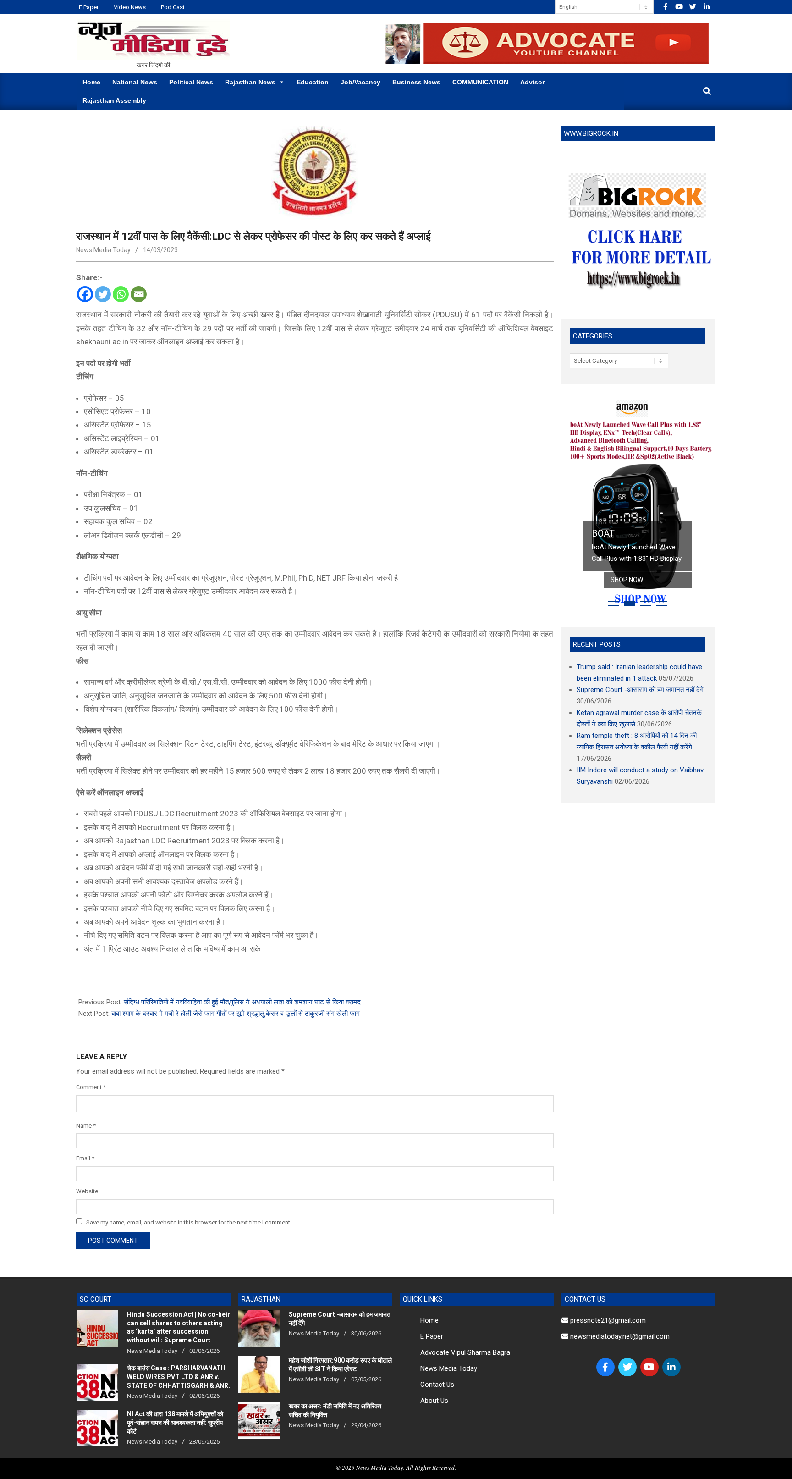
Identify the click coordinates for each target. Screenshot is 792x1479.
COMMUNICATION (480, 82)
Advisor (532, 82)
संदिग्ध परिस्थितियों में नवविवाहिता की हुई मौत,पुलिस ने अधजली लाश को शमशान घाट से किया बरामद (242, 1002)
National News (134, 82)
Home (91, 82)
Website (87, 1191)
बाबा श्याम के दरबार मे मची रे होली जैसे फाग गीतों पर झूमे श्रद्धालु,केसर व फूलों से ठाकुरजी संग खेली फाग (235, 1013)
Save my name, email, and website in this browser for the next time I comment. (189, 1222)
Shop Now (626, 579)
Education (313, 82)
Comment (91, 1087)
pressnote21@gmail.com (607, 1320)
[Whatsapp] (121, 294)
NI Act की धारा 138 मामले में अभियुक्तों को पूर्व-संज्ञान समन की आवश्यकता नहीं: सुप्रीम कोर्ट (175, 1422)
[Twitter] (103, 294)
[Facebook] (85, 294)
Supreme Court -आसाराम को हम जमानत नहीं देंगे (640, 690)
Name (86, 1125)
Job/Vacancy (360, 82)
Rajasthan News (250, 82)
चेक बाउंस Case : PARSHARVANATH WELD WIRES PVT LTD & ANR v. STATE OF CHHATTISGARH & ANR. (178, 1376)
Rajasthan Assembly (114, 100)
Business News (416, 82)
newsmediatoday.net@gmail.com (619, 1336)
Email (85, 1158)
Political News (191, 82)
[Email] (139, 294)
